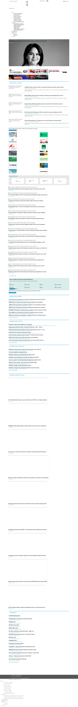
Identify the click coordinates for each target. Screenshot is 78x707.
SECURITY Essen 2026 (14, 464)
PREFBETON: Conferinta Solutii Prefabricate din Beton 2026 (22, 489)
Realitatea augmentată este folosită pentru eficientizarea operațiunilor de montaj (27, 271)
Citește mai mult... (12, 42)
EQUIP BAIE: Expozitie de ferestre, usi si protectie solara (22, 474)
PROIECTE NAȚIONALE (16, 296)
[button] (66, 1)
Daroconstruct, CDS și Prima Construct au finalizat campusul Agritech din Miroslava (27, 391)
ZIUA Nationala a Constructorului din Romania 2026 (20, 458)
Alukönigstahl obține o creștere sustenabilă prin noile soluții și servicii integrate (26, 206)
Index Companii (14, 32)
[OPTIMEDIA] (46, 181)
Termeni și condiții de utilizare (17, 515)
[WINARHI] (23, 171)
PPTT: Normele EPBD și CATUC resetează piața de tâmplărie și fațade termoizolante (27, 194)
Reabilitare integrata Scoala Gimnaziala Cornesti (20, 365)
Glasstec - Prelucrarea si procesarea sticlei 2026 (20, 495)
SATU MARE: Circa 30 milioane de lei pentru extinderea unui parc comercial (26, 312)
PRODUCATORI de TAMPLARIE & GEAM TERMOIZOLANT (19, 30)
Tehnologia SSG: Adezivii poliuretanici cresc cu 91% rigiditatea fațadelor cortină (26, 242)
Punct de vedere (16, 15)
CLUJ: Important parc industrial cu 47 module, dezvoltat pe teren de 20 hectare (27, 299)
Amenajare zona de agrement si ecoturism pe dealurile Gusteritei (24, 357)
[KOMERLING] (23, 140)
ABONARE (12, 288)
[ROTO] (23, 147)
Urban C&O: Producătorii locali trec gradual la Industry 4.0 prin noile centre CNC (26, 189)
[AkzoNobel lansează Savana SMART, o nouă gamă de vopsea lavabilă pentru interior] (27, 408)
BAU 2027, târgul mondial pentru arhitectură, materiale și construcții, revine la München (28, 397)
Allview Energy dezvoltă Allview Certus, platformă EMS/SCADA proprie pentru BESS (27, 421)
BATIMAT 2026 (12, 477)
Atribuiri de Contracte (17, 19)
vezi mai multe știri (12, 275)
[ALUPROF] (23, 165)
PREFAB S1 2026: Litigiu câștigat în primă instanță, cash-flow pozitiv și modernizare (27, 385)
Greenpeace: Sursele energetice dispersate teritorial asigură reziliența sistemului (27, 415)
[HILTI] (38, 71)
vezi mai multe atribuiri (12, 370)
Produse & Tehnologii (17, 16)
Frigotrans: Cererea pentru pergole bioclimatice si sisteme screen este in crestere (27, 41)
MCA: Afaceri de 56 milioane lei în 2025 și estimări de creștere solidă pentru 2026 (43, 112)
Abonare (15, 35)
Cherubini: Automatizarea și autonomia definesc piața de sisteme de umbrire (25, 200)
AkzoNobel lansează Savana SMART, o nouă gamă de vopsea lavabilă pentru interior (27, 409)
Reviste (13, 33)
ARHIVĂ (16, 288)
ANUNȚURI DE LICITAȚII (16, 321)
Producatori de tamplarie (13, 39)
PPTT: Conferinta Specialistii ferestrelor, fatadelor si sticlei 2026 (24, 492)
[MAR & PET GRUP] (18, 181)
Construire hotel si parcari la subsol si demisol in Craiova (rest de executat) (26, 335)
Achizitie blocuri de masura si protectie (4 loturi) (20, 332)
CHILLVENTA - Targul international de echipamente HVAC (22, 486)
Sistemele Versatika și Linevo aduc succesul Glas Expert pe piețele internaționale (27, 236)
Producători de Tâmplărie (18, 13)
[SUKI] (23, 159)
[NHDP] (54, 153)
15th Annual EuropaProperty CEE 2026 (17, 499)
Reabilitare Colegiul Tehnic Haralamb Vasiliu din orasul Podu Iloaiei (24, 367)
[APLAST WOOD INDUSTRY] (60, 181)
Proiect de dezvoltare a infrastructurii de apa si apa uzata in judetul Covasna (26, 340)
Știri (12, 12)
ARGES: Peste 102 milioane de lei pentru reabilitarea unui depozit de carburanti (27, 307)
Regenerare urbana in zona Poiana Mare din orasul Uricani (22, 354)
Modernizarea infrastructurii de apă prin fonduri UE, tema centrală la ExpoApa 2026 (27, 403)
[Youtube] (27, 4)
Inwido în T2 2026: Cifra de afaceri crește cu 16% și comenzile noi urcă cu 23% (26, 265)
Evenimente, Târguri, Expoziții (19, 21)
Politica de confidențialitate (16, 516)
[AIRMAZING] (54, 140)
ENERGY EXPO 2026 (13, 468)
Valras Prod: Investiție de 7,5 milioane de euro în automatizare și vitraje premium (43, 120)
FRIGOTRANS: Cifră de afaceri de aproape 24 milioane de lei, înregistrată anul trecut (44, 95)
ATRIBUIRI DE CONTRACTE (17, 346)
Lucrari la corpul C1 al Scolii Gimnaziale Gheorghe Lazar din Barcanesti (25, 360)
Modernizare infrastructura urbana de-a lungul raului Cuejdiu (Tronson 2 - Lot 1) (27, 329)
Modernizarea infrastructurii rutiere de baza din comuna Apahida (23, 337)
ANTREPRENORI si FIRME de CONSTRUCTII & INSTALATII (19, 24)
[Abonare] (19, 77)
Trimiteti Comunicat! (12, 292)
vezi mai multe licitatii (12, 342)
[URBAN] (54, 159)
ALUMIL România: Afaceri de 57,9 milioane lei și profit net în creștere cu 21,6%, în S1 (27, 248)
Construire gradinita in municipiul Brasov (18, 352)
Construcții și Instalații (17, 20)
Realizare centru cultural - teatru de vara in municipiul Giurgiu (23, 362)
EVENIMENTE (13, 452)
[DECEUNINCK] (54, 165)
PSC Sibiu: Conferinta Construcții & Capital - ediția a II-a (21, 471)
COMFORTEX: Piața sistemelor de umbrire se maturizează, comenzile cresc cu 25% (27, 254)
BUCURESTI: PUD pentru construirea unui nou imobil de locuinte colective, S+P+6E (27, 310)
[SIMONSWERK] (54, 171)
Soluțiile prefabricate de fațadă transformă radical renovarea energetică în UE (26, 260)
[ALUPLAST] (38, 77)
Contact (13, 36)
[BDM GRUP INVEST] (32, 181)
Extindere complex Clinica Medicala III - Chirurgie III (20, 324)
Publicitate (16, 34)
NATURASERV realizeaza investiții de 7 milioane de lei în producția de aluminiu (26, 218)
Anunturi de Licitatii (17, 18)
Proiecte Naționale (17, 17)
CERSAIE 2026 (12, 461)
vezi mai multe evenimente (13, 501)
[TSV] (18, 71)
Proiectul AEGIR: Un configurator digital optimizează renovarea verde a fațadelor (26, 212)
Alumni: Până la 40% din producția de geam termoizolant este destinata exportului (44, 104)
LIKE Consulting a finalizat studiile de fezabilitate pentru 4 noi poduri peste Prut (26, 447)
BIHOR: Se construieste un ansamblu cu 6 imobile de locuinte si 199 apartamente (27, 315)
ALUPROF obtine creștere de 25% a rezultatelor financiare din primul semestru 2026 (44, 87)
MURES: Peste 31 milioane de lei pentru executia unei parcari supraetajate (26, 302)
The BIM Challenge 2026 (14, 455)
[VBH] (54, 147)
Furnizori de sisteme (17, 14)
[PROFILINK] (54, 134)
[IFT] (23, 134)
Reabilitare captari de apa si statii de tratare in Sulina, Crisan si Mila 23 (25, 349)
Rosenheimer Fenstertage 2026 (16, 483)
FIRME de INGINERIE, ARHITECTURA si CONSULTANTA (17, 27)
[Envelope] (27, 5)
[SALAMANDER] (23, 153)
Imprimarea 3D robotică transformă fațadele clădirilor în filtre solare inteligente (26, 224)
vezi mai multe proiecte (13, 317)
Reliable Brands (14, 31)
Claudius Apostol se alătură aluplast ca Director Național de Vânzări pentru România (27, 230)
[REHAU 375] (58, 71)
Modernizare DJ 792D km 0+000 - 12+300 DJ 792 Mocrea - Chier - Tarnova (25, 327)
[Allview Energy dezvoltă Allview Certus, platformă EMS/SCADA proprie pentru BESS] (27, 419)
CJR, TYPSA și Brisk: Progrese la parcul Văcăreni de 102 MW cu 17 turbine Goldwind (27, 380)
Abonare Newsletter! (13, 130)
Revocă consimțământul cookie (15, 519)
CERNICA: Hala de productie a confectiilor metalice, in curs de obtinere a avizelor (27, 304)
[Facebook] (27, 1)
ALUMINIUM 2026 (13, 480)
